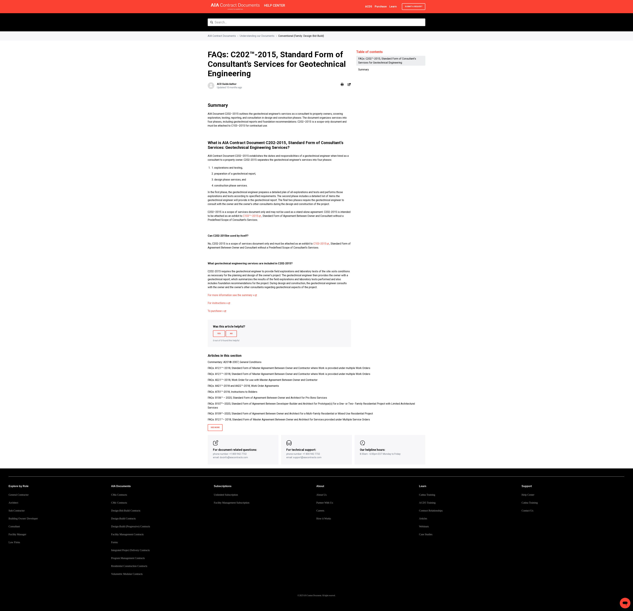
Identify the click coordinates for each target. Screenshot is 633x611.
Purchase (381, 6)
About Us (321, 494)
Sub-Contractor (17, 510)
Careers (320, 510)
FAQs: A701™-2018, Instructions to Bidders (232, 391)
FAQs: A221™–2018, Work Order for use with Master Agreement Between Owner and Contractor (262, 379)
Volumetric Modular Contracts (127, 574)
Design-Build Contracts (123, 518)
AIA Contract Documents (222, 35)
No (231, 333)
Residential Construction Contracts (129, 566)
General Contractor (19, 494)
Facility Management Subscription (231, 502)
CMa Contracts (119, 494)
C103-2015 (319, 243)
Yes (219, 333)
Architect (13, 502)
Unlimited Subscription (226, 494)
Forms (114, 542)
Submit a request (413, 6)
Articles (423, 518)
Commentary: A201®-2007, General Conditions (234, 362)
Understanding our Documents (257, 35)
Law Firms (14, 542)
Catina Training (427, 494)
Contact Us (527, 510)
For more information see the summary (231, 295)
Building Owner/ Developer (23, 518)
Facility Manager (17, 534)
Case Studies (425, 534)
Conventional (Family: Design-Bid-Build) (301, 35)
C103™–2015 (250, 215)
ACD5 (368, 6)
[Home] (235, 6)
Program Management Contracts (128, 558)
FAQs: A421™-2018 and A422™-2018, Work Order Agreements (243, 385)
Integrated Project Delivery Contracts (130, 550)
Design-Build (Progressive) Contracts (130, 526)
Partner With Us (324, 502)
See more (215, 427)
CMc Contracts (119, 502)
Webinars (424, 526)
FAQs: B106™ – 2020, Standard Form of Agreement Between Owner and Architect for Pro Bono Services (267, 397)
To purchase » (216, 311)
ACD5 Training (427, 502)
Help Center (528, 494)
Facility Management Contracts (127, 534)
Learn (393, 6)
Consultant (14, 526)
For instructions (218, 303)
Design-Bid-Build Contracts (125, 510)
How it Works (323, 518)
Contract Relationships (431, 510)
